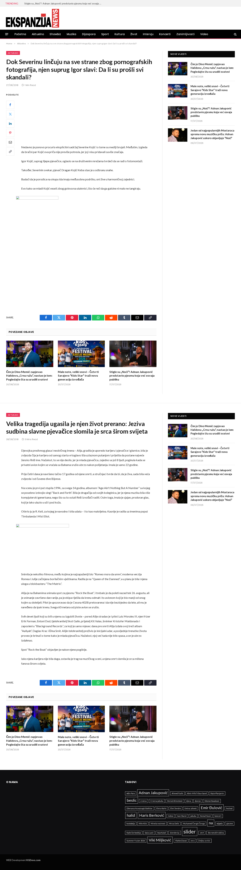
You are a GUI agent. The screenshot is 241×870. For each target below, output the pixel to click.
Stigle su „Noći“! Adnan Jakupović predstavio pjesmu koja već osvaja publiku (64, 3)
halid (131, 815)
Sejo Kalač (161, 833)
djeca (188, 801)
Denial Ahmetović (175, 801)
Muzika (71, 34)
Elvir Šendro (175, 808)
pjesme (229, 823)
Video (204, 34)
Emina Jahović (191, 808)
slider (189, 831)
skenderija (174, 833)
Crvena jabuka (156, 801)
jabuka (193, 816)
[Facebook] (10, 105)
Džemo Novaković (211, 801)
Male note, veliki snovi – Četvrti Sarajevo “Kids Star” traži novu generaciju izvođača (78, 375)
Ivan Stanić (182, 816)
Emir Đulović (211, 807)
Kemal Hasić (205, 816)
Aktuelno (38, 34)
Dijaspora (89, 34)
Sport (105, 34)
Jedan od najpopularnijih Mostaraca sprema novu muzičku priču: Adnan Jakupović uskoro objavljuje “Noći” (212, 134)
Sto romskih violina (216, 833)
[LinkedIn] (10, 123)
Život (133, 34)
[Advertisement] (90, 118)
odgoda (220, 823)
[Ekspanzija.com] (32, 18)
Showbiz (55, 34)
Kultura (120, 34)
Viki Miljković (160, 840)
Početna (20, 34)
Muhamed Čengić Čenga (194, 823)
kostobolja (130, 823)
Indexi (170, 816)
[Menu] (6, 34)
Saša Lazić (149, 833)
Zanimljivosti (185, 34)
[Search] (235, 34)
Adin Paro (130, 793)
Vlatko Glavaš (181, 840)
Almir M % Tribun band (197, 793)
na (211, 822)
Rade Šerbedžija (133, 833)
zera (193, 840)
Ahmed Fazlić (177, 793)
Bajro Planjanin (217, 793)
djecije (198, 801)
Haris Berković (151, 815)
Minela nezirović (158, 823)
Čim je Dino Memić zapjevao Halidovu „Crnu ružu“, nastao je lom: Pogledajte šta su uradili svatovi (29, 375)
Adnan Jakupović (153, 792)
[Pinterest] (10, 133)
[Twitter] (10, 114)
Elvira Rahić (161, 808)
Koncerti (165, 34)
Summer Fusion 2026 (135, 840)
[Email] (10, 142)
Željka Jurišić (204, 840)
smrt (202, 833)
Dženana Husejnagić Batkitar (139, 808)
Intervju (148, 34)
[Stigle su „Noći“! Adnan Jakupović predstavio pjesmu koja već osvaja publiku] (132, 354)
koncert (218, 816)
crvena (143, 801)
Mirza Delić (174, 823)
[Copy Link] (10, 151)
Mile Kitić (143, 823)
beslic (132, 800)
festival (229, 808)
